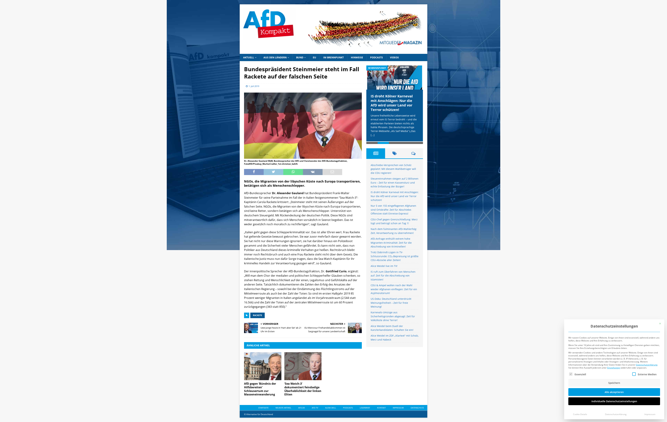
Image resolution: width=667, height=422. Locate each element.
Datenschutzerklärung (646, 364)
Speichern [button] (614, 382)
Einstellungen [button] (613, 367)
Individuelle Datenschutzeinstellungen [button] (614, 401)
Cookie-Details (580, 414)
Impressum (649, 414)
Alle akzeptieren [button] (614, 392)
